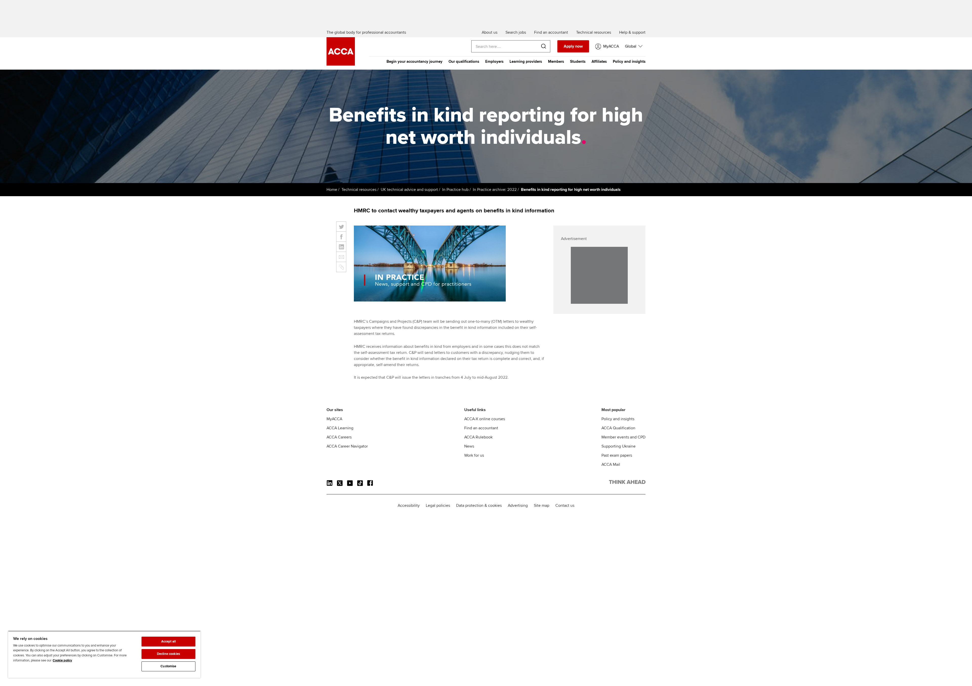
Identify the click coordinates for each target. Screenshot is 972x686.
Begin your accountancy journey (414, 61)
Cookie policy (62, 660)
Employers (494, 61)
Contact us (564, 505)
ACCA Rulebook (478, 437)
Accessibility (409, 505)
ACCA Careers (339, 437)
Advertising (518, 505)
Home (332, 189)
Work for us (474, 455)
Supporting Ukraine (618, 446)
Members (556, 61)
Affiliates (599, 61)
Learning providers (526, 61)
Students (577, 61)
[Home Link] (627, 483)
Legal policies (438, 505)
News (469, 446)
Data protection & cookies (479, 505)
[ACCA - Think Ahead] (341, 64)
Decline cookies (168, 654)
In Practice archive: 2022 (495, 189)
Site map (541, 505)
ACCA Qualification (618, 428)
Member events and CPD (623, 437)
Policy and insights (629, 61)
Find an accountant (481, 428)
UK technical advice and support (409, 189)
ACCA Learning (340, 428)
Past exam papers (616, 455)
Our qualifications (464, 61)
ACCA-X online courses (484, 418)
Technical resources (358, 189)
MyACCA (334, 418)
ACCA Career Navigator (347, 446)
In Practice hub (455, 189)
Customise (168, 666)
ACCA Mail (610, 464)
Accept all (168, 641)
